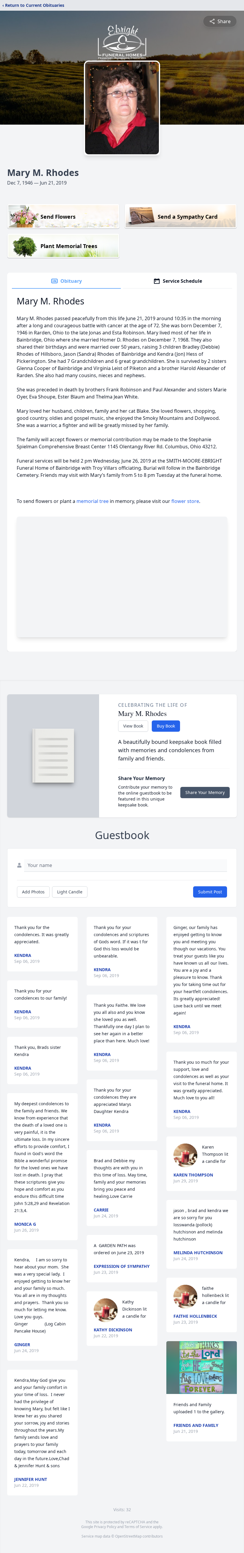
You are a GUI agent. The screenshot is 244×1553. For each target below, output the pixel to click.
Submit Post (210, 892)
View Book (133, 726)
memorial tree (92, 501)
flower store (185, 501)
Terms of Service (138, 1526)
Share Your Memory (205, 792)
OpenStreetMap (128, 1536)
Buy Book (166, 726)
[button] (201, 1367)
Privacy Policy (105, 1526)
